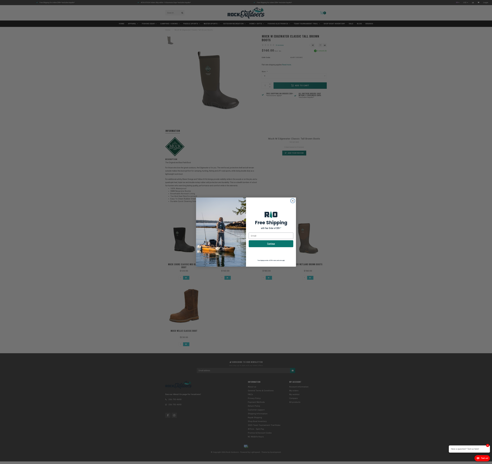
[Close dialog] (292, 201)
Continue (271, 243)
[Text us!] (482, 459)
